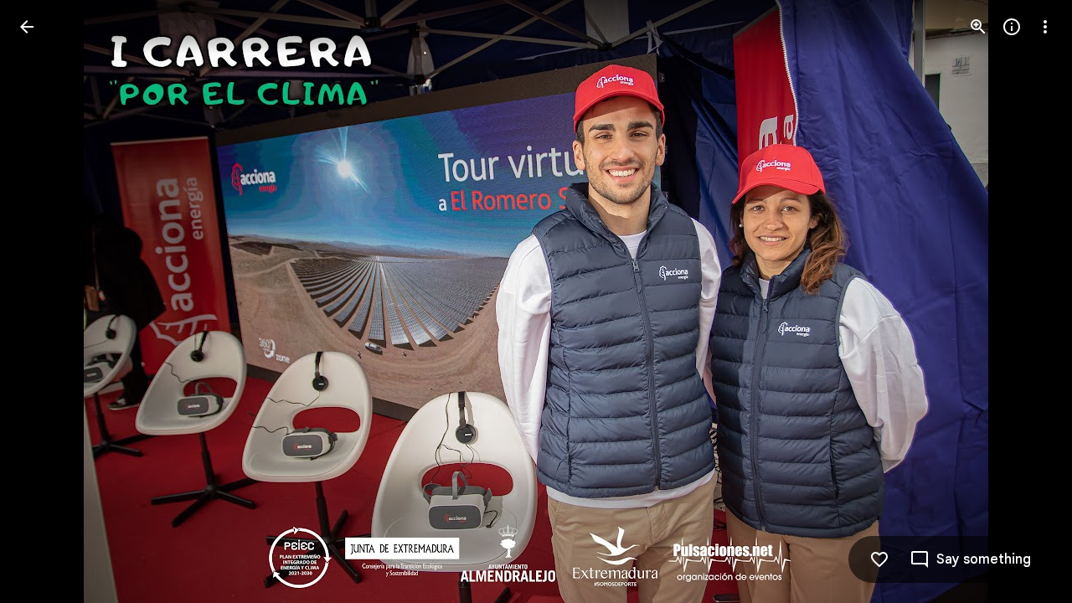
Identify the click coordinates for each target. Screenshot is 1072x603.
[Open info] (1011, 27)
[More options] (1045, 27)
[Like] (879, 559)
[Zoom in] (978, 27)
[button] (46, 301)
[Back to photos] (27, 27)
